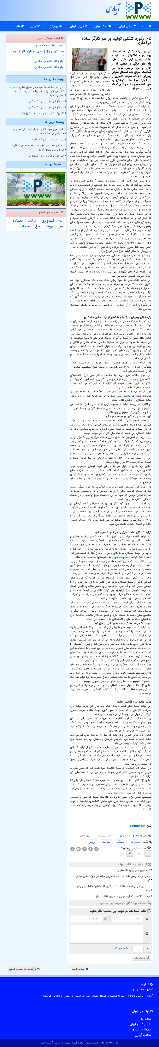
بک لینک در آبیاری (140, 1024)
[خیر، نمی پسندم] (129, 853)
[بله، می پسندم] (148, 853)
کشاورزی (36, 26)
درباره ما (146, 1019)
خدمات (25, 226)
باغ (18, 26)
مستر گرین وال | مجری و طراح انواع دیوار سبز (38, 53)
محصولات (124, 557)
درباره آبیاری (77, 26)
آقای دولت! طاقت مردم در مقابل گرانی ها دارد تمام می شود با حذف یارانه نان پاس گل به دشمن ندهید (37, 91)
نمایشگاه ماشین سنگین (50, 61)
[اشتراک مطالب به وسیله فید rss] (72, 849)
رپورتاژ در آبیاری (142, 1029)
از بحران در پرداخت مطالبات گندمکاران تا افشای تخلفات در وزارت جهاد (112, 888)
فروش (86, 574)
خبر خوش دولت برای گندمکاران (46, 101)
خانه (145, 26)
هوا (60, 226)
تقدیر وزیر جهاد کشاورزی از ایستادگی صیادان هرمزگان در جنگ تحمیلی (38, 132)
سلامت (127, 396)
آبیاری (113, 10)
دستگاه (121, 842)
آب (61, 221)
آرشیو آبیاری (126, 26)
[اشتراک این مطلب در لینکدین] (78, 849)
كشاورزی (48, 221)
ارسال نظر (140, 958)
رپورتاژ (54, 26)
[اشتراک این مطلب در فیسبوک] (90, 849)
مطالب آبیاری (143, 1035)
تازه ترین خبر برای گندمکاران (133, 870)
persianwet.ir (137, 826)
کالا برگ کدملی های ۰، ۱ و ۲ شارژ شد (42, 113)
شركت (32, 221)
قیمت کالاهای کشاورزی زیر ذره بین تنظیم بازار (123, 896)
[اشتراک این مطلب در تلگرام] (96, 849)
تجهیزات (135, 842)
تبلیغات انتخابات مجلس (50, 45)
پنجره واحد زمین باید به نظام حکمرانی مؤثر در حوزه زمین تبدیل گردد (113, 878)
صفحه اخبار (79, 969)
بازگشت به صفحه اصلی (23, 969)
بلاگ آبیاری (100, 26)
